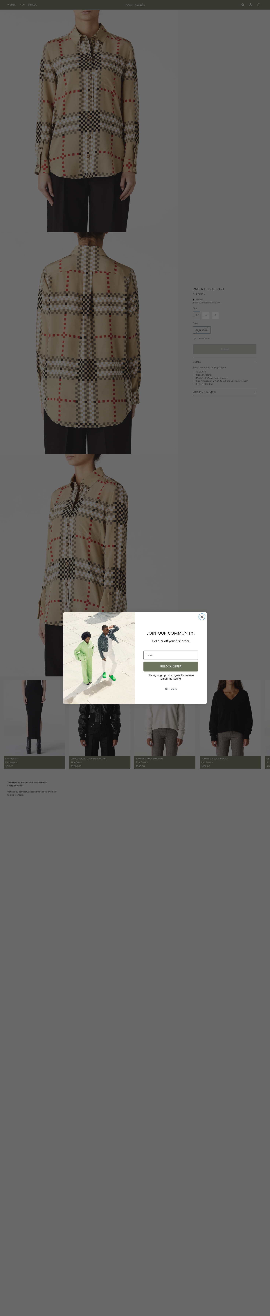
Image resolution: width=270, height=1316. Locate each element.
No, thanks (171, 689)
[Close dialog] (202, 617)
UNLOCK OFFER (171, 666)
